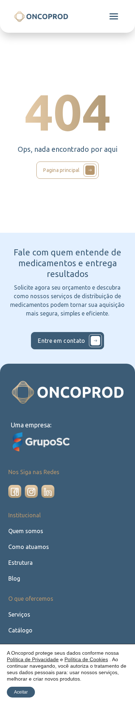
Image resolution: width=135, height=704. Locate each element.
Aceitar (21, 692)
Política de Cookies (86, 659)
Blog (14, 578)
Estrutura (20, 562)
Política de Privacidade (33, 659)
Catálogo (20, 630)
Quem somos (25, 531)
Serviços (19, 614)
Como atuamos (28, 547)
